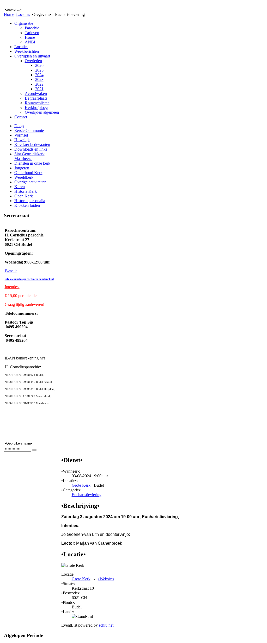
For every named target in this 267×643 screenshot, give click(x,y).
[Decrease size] (6, 4)
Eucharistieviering (86, 494)
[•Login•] (34, 450)
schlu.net (106, 625)
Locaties (23, 14)
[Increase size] (4, 4)
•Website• (106, 579)
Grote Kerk (81, 485)
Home (9, 14)
